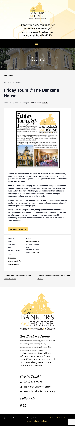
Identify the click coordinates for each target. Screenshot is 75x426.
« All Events (8, 75)
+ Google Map (35, 252)
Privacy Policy (49, 417)
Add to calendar (18, 229)
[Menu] (36, 43)
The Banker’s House (33, 242)
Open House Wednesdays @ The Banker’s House (14, 261)
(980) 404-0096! (42, 35)
